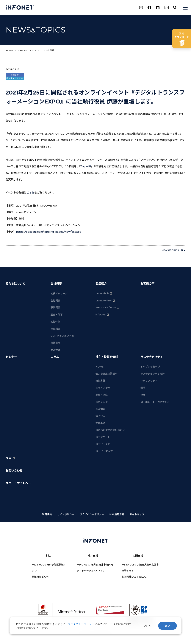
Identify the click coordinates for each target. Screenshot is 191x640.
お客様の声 (147, 283)
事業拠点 (55, 342)
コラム (55, 357)
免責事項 (100, 422)
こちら (30, 192)
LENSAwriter (104, 300)
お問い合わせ (14, 470)
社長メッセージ (59, 293)
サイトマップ (137, 514)
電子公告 (100, 415)
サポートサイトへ (17, 483)
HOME (9, 50)
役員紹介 (55, 328)
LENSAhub (102, 293)
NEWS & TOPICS (27, 50)
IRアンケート (103, 437)
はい (167, 625)
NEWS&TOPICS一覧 (172, 250)
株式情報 (100, 408)
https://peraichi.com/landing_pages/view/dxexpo (48, 231)
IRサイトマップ (104, 451)
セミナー (11, 357)
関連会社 (55, 349)
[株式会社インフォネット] (20, 7)
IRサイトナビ (103, 444)
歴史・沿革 (57, 314)
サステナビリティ (151, 357)
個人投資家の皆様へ (106, 373)
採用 (8, 458)
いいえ (147, 625)
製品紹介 (101, 283)
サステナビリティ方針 (152, 373)
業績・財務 (102, 394)
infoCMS (101, 314)
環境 (142, 387)
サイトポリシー (65, 514)
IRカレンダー (103, 401)
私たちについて (15, 283)
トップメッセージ (150, 366)
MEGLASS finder (106, 307)
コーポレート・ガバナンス (155, 401)
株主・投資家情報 (107, 357)
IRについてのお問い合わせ (110, 430)
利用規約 (47, 514)
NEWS (100, 366)
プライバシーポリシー (92, 514)
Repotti (86, 166)
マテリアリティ (148, 380)
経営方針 (100, 380)
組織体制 (55, 321)
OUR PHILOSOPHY (62, 335)
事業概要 (55, 307)
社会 (142, 394)
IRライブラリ (103, 387)
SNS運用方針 (116, 514)
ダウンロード (181, 35)
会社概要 (56, 283)
